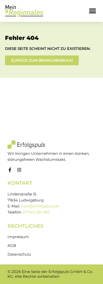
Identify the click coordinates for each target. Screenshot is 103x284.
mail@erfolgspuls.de (40, 206)
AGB (12, 245)
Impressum (18, 237)
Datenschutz (19, 254)
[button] (92, 11)
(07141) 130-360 (36, 212)
